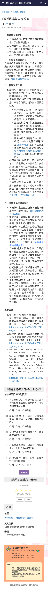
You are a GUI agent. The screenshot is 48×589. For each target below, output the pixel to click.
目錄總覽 (14, 12)
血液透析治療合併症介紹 (21, 194)
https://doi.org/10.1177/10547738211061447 (26, 379)
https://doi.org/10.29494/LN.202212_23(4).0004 (26, 344)
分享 (6, 24)
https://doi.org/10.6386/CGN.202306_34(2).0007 (25, 328)
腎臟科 (22, 12)
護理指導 (5, 12)
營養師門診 (23, 144)
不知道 (28, 410)
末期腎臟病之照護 (20, 79)
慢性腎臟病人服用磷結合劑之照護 (29, 152)
